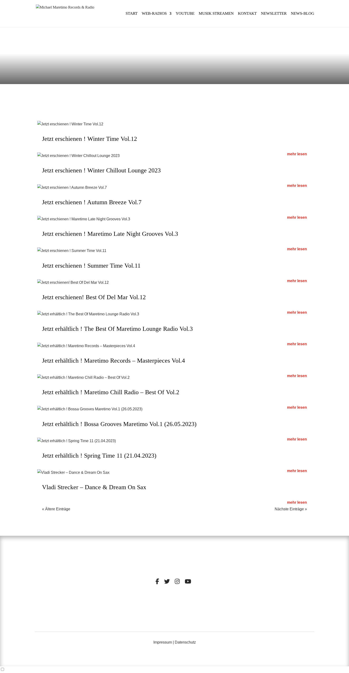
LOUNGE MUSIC (191, 612)
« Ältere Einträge (56, 509)
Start (131, 14)
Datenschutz (185, 642)
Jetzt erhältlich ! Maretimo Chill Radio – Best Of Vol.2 (110, 392)
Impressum (162, 642)
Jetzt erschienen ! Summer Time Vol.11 (91, 265)
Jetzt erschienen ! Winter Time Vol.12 (89, 138)
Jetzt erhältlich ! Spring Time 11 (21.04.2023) (99, 455)
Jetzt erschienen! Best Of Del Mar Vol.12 (94, 297)
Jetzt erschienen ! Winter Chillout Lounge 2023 (101, 170)
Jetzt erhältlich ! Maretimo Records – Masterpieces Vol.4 (113, 360)
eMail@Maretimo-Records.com (278, 614)
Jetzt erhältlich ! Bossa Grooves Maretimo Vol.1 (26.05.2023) (119, 424)
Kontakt (247, 14)
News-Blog (302, 14)
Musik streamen (216, 14)
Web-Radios (154, 14)
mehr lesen (297, 154)
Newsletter (274, 14)
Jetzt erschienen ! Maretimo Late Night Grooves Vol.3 (110, 233)
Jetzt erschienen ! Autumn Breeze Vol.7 (91, 202)
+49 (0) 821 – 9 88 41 (278, 607)
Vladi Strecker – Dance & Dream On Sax (94, 487)
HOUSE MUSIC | (163, 616)
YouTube (185, 14)
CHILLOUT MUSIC (159, 612)
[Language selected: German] (174, 669)
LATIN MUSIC (188, 616)
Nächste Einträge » (291, 509)
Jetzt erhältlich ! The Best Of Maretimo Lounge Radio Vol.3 (117, 328)
